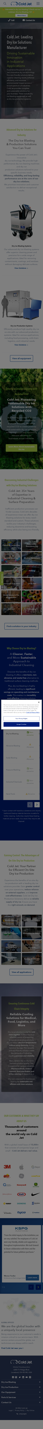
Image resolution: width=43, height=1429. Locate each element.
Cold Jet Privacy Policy (32, 712)
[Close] (38, 702)
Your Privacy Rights (21, 718)
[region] (21, 714)
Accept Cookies (21, 724)
